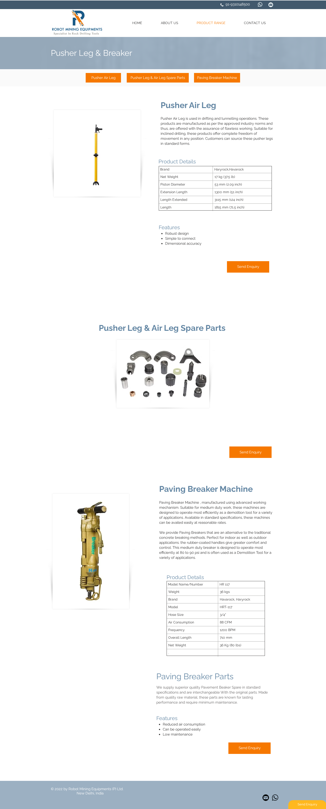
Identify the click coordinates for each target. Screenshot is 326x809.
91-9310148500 (234, 4)
